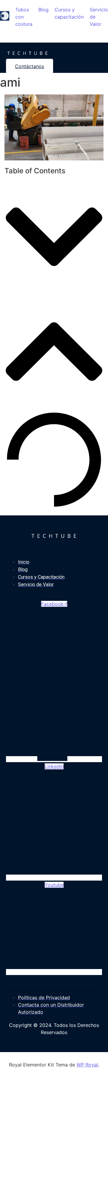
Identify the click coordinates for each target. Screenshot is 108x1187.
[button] (54, 237)
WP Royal (87, 1065)
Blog (43, 10)
